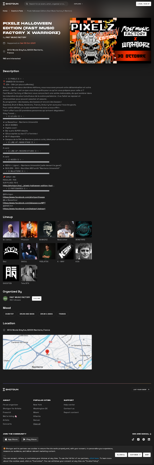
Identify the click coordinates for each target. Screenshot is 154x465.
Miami (36, 412)
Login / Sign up (144, 4)
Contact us (69, 408)
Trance (62, 314)
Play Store (31, 439)
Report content (71, 412)
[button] (36, 298)
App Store (12, 439)
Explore (77, 4)
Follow (36, 298)
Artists (6, 420)
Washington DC (40, 408)
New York (37, 404)
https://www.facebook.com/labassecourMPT (24, 203)
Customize (134, 455)
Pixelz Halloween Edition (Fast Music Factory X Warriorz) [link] (49, 11)
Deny (147, 455)
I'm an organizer (10, 404)
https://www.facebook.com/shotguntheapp (24, 197)
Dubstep (9, 314)
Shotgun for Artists (12, 408)
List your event (140, 390)
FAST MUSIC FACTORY (16, 37)
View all (36, 424)
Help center (69, 404)
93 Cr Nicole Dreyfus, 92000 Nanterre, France (28, 330)
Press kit (7, 412)
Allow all (121, 455)
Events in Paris (17, 11)
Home (5, 11)
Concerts (7, 424)
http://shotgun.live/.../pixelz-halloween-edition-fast (28, 185)
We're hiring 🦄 (10, 416)
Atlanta (37, 416)
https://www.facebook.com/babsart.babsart (24, 208)
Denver (36, 420)
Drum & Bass (46, 314)
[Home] (10, 3)
